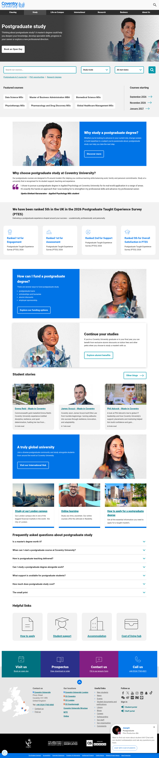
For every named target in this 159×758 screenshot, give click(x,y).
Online (66, 716)
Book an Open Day (13, 49)
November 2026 (138, 102)
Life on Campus (57, 12)
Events (99, 699)
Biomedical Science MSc (88, 97)
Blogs (99, 710)
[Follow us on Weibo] (128, 697)
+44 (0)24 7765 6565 (45, 705)
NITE (66, 712)
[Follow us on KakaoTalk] (142, 697)
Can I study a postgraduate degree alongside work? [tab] (38, 567)
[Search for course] (152, 69)
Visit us (21, 668)
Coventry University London (76, 692)
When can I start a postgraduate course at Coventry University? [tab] (44, 550)
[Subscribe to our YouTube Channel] (132, 694)
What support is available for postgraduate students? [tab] (39, 575)
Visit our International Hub (33, 465)
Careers (100, 714)
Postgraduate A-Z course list (15, 77)
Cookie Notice (100, 755)
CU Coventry (70, 696)
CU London (69, 700)
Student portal (131, 707)
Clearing (12, 12)
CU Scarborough (72, 704)
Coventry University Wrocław (76, 708)
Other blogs (132, 375)
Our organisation (104, 723)
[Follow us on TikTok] (151, 692)
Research (102, 12)
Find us (38, 712)
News (99, 695)
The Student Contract (35, 755)
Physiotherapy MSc (15, 105)
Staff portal (130, 711)
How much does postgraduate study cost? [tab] (34, 584)
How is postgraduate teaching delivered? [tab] (33, 558)
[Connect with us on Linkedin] (142, 694)
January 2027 (137, 108)
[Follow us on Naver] (137, 697)
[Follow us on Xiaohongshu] (132, 697)
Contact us (99, 668)
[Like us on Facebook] (123, 694)
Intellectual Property (88, 755)
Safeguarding (102, 717)
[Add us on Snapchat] (146, 694)
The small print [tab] (20, 592)
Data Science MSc (14, 97)
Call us (138, 668)
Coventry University (42, 692)
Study (35, 12)
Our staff (100, 720)
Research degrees (54, 77)
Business (124, 12)
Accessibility (46, 755)
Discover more (94, 154)
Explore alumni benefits (98, 355)
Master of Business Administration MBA (50, 97)
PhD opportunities (36, 77)
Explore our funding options (34, 310)
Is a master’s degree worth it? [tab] (27, 541)
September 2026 (138, 96)
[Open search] (155, 5)
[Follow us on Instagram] (137, 694)
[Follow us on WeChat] (123, 697)
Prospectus (60, 668)
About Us (146, 12)
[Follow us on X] (128, 693)
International (79, 12)
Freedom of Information (73, 755)
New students (102, 692)
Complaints (101, 726)
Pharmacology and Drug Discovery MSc (51, 105)
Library (100, 707)
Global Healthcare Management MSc (95, 105)
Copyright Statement (58, 755)
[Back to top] (79, 682)
